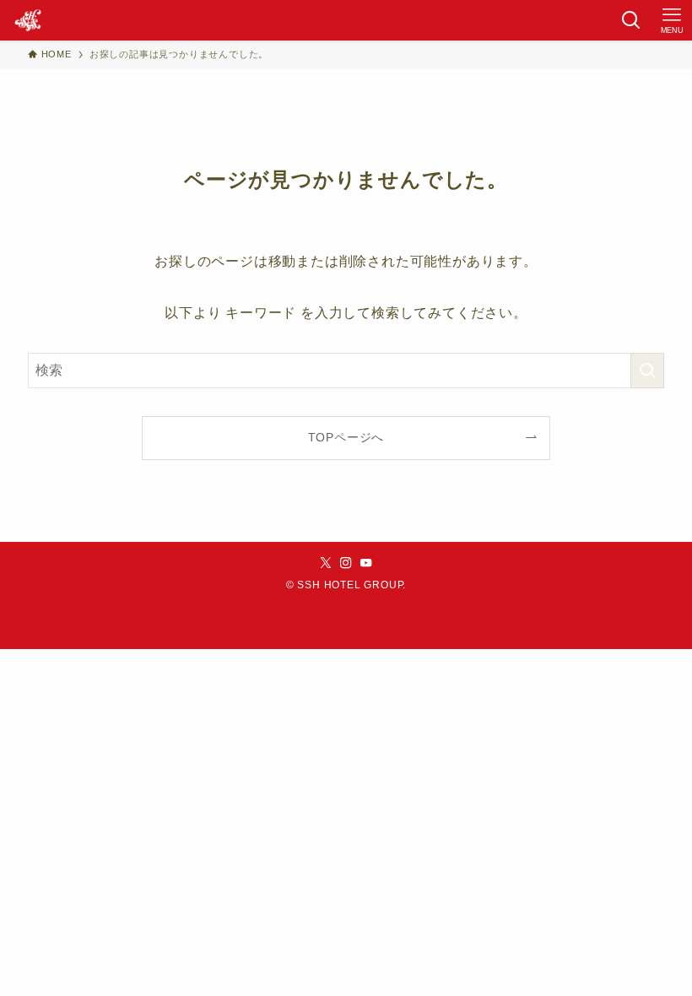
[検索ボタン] (631, 20)
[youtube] (366, 563)
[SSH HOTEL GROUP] (28, 20)
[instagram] (346, 563)
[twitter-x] (325, 563)
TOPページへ (346, 437)
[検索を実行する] (647, 370)
